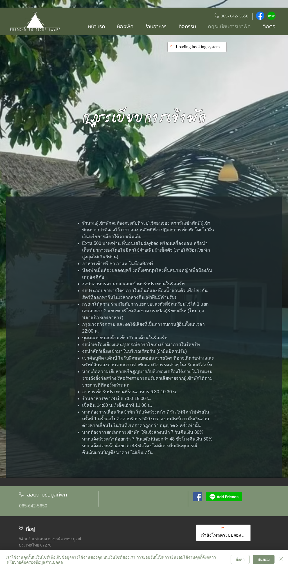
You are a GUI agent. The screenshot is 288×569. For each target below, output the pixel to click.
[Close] (281, 559)
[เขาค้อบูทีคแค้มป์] (197, 496)
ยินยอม (264, 559)
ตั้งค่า (240, 559)
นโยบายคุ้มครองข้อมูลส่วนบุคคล (35, 562)
